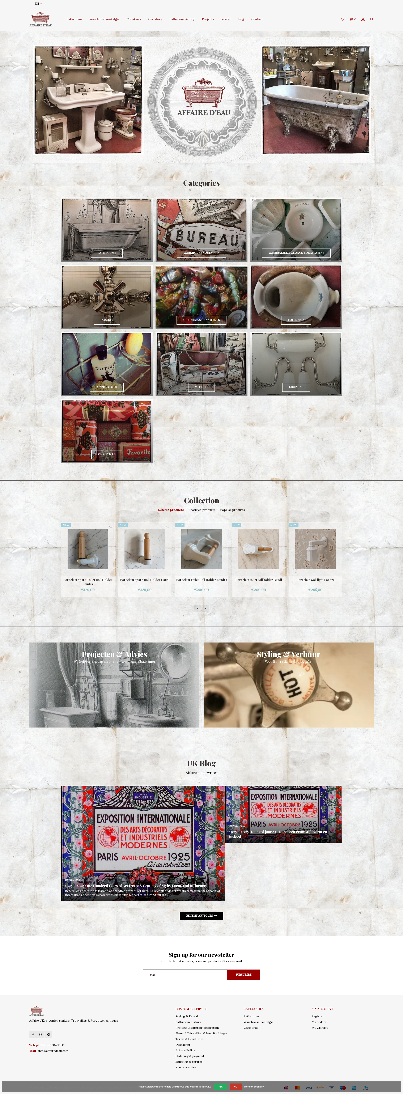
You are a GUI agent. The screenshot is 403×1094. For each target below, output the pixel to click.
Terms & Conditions (189, 1039)
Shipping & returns (189, 1062)
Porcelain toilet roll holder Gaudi (201, 580)
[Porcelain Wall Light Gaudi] (315, 549)
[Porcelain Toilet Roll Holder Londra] (144, 549)
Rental (225, 19)
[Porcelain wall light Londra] (258, 549)
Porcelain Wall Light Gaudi (315, 580)
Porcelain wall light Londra (258, 580)
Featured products (202, 510)
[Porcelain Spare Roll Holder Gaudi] (87, 549)
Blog (241, 19)
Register (318, 1016)
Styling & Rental (186, 1016)
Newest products (171, 510)
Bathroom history (182, 19)
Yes (220, 1086)
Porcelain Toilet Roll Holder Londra (144, 580)
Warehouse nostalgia (104, 19)
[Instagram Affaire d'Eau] (40, 1034)
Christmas (134, 19)
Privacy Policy (185, 1050)
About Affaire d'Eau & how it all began (201, 1033)
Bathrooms (74, 19)
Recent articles (199, 915)
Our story (155, 19)
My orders (319, 1022)
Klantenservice (185, 1067)
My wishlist (320, 1028)
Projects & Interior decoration (197, 1028)
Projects (208, 19)
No (235, 1086)
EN (37, 3)
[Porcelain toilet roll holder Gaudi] (201, 549)
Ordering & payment (189, 1056)
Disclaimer (182, 1045)
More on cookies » (254, 1086)
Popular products (232, 510)
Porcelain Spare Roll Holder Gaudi (88, 580)
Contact (257, 19)
